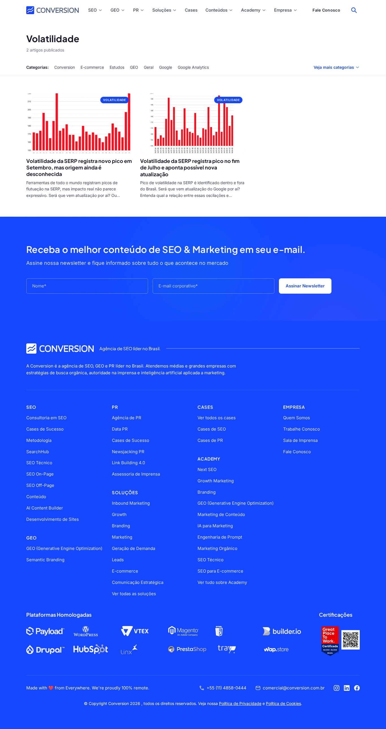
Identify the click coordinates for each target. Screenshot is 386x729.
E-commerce (92, 67)
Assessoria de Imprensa (136, 474)
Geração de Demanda (133, 548)
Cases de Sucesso (45, 429)
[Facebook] (357, 688)
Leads (118, 559)
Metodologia (38, 440)
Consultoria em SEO (46, 417)
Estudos (117, 67)
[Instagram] (336, 688)
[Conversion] (52, 10)
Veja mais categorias (334, 67)
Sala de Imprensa (300, 440)
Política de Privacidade (240, 703)
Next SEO (207, 469)
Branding (121, 525)
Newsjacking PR (128, 451)
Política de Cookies (283, 703)
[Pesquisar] (354, 10)
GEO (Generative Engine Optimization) (64, 548)
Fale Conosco (326, 10)
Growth (119, 514)
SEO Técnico (39, 462)
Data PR (120, 429)
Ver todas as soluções (134, 593)
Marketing (122, 537)
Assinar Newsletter (305, 286)
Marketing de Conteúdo (221, 514)
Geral (148, 67)
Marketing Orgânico (217, 548)
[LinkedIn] (347, 688)
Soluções (161, 10)
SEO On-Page (40, 474)
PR (136, 10)
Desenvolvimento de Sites (52, 519)
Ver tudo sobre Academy (222, 582)
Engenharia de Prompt (220, 537)
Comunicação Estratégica (137, 582)
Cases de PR (210, 440)
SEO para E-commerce (220, 571)
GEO (115, 10)
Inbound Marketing (131, 503)
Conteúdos (216, 10)
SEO (92, 10)
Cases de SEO (212, 429)
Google (165, 67)
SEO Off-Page (40, 485)
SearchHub (37, 451)
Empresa (283, 10)
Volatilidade (114, 100)
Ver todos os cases (217, 417)
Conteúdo (36, 496)
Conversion (64, 67)
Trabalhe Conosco (301, 429)
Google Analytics (193, 67)
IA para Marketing (215, 525)
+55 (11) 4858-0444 (226, 688)
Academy (251, 10)
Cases (191, 10)
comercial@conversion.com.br (294, 688)
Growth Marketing (216, 480)
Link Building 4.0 (128, 462)
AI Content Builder (44, 508)
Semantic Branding (45, 559)
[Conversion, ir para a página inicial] (60, 348)
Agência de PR (126, 417)
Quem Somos (296, 417)
